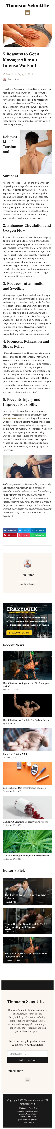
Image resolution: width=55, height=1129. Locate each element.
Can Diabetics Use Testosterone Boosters (24, 787)
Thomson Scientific (27, 5)
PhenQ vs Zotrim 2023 (15, 754)
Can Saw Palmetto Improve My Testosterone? (26, 855)
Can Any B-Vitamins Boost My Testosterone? (26, 821)
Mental (9, 74)
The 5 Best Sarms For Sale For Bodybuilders (26, 720)
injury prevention (12, 418)
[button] (27, 12)
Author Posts (27, 584)
